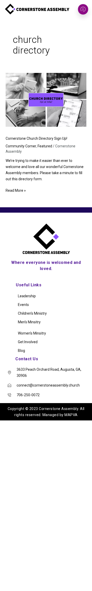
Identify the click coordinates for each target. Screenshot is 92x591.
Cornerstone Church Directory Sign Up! (36, 138)
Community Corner (21, 146)
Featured (45, 146)
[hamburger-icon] (83, 9)
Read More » (16, 189)
